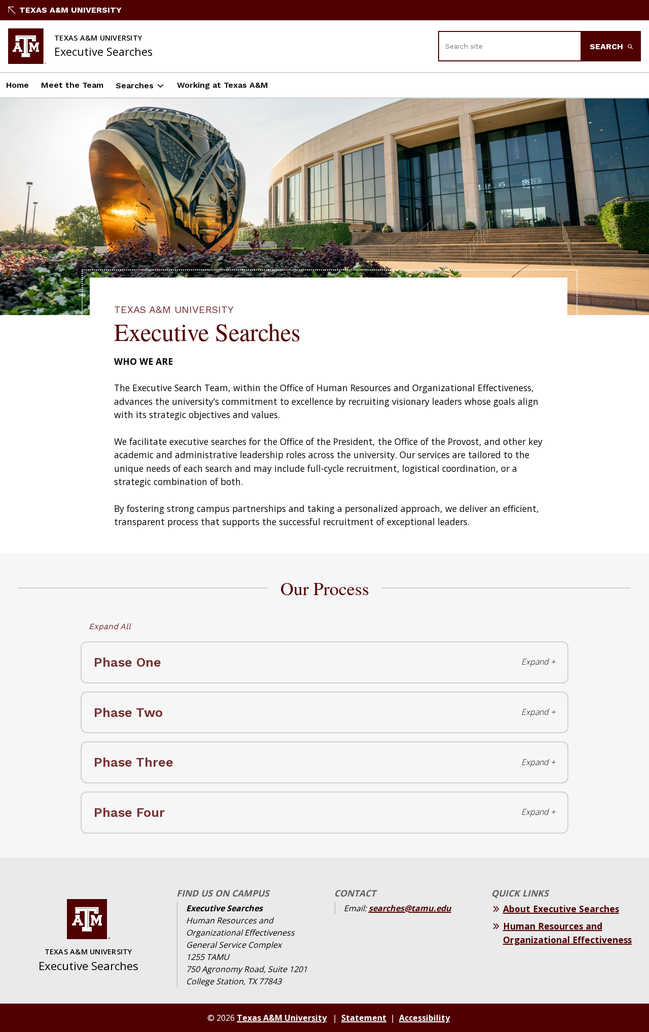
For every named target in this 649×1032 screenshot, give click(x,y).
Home (17, 85)
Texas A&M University (70, 10)
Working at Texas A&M (222, 85)
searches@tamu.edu (410, 908)
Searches (135, 85)
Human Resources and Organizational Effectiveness (567, 932)
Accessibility (424, 1017)
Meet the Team (72, 85)
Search (608, 46)
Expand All (110, 626)
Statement (363, 1017)
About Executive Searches (561, 909)
